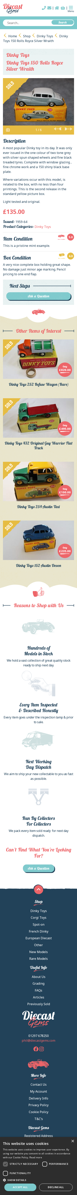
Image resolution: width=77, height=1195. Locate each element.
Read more (35, 1157)
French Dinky (38, 931)
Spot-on (38, 924)
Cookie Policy (38, 1112)
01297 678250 (38, 1036)
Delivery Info (38, 1098)
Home (12, 36)
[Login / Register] (57, 8)
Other (38, 945)
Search (62, 22)
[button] (38, 1180)
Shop (27, 36)
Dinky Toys (45, 36)
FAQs (38, 990)
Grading (38, 983)
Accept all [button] (20, 1187)
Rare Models (38, 958)
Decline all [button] (56, 1187)
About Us (38, 977)
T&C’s (38, 1119)
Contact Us (39, 1084)
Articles (38, 997)
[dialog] (38, 1166)
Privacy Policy (38, 1105)
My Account (38, 1091)
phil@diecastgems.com (38, 1040)
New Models (38, 952)
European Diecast (38, 938)
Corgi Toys (38, 917)
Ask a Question (38, 296)
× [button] (72, 1141)
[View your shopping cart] (63, 8)
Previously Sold (38, 1004)
